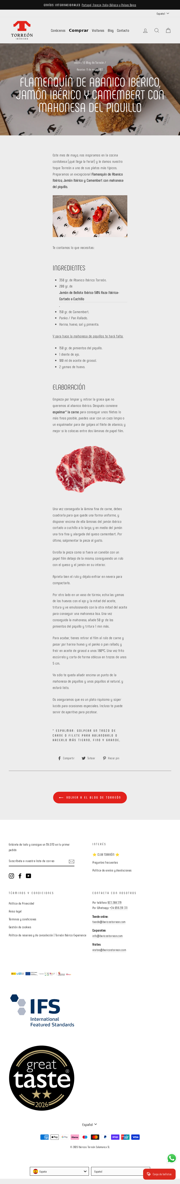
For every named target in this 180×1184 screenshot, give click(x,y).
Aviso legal (15, 911)
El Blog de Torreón (93, 62)
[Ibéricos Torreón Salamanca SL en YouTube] (28, 876)
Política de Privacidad (21, 903)
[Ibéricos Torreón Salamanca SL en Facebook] (20, 876)
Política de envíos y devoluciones (112, 870)
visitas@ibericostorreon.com (109, 950)
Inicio (77, 62)
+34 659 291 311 (119, 908)
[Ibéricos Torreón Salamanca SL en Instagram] (11, 876)
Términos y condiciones (22, 919)
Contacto (123, 30)
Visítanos (98, 30)
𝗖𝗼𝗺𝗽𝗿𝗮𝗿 (79, 30)
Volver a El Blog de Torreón (93, 797)
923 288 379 (115, 902)
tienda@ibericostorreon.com (109, 922)
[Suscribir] (71, 861)
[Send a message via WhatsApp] (172, 1158)
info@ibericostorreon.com (107, 936)
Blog (111, 30)
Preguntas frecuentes (105, 862)
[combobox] (59, 1171)
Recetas (81, 69)
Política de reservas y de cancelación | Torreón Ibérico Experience (47, 935)
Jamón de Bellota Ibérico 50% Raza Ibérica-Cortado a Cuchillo (89, 295)
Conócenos (58, 30)
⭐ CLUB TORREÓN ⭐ (105, 854)
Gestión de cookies (20, 927)
